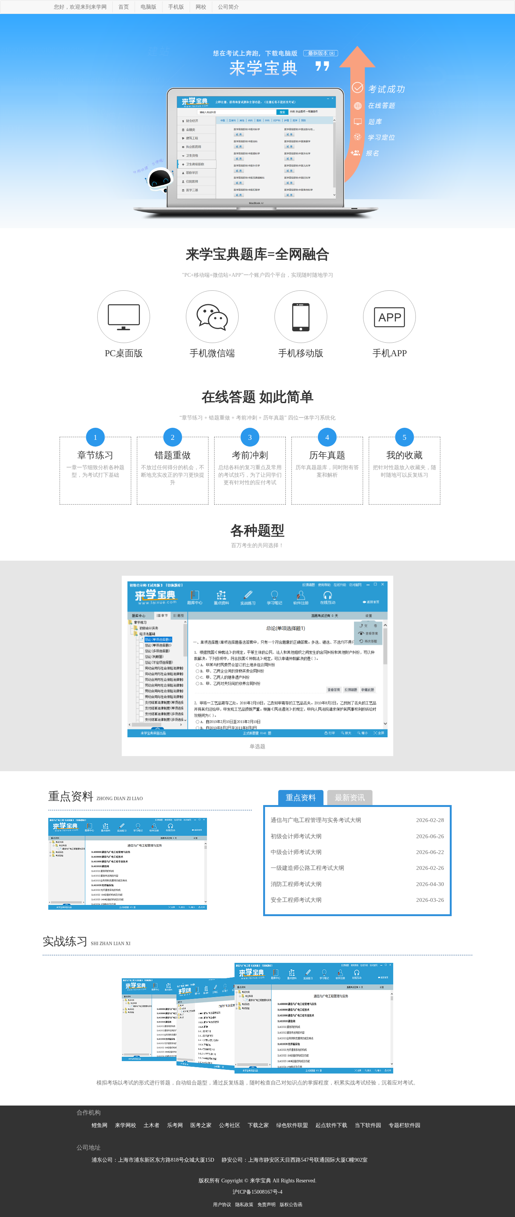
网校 (201, 7)
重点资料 (301, 797)
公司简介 (228, 7)
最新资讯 (350, 797)
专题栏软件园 (404, 1125)
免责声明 (267, 1204)
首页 (123, 7)
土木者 (151, 1125)
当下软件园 (368, 1125)
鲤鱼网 (99, 1125)
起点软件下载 (331, 1125)
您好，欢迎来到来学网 (80, 7)
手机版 (176, 7)
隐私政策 (244, 1204)
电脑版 (148, 7)
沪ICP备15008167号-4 (257, 1192)
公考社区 (229, 1125)
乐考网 (175, 1125)
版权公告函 (291, 1204)
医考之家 (201, 1125)
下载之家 (258, 1125)
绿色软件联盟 (292, 1125)
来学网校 (125, 1125)
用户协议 (222, 1204)
